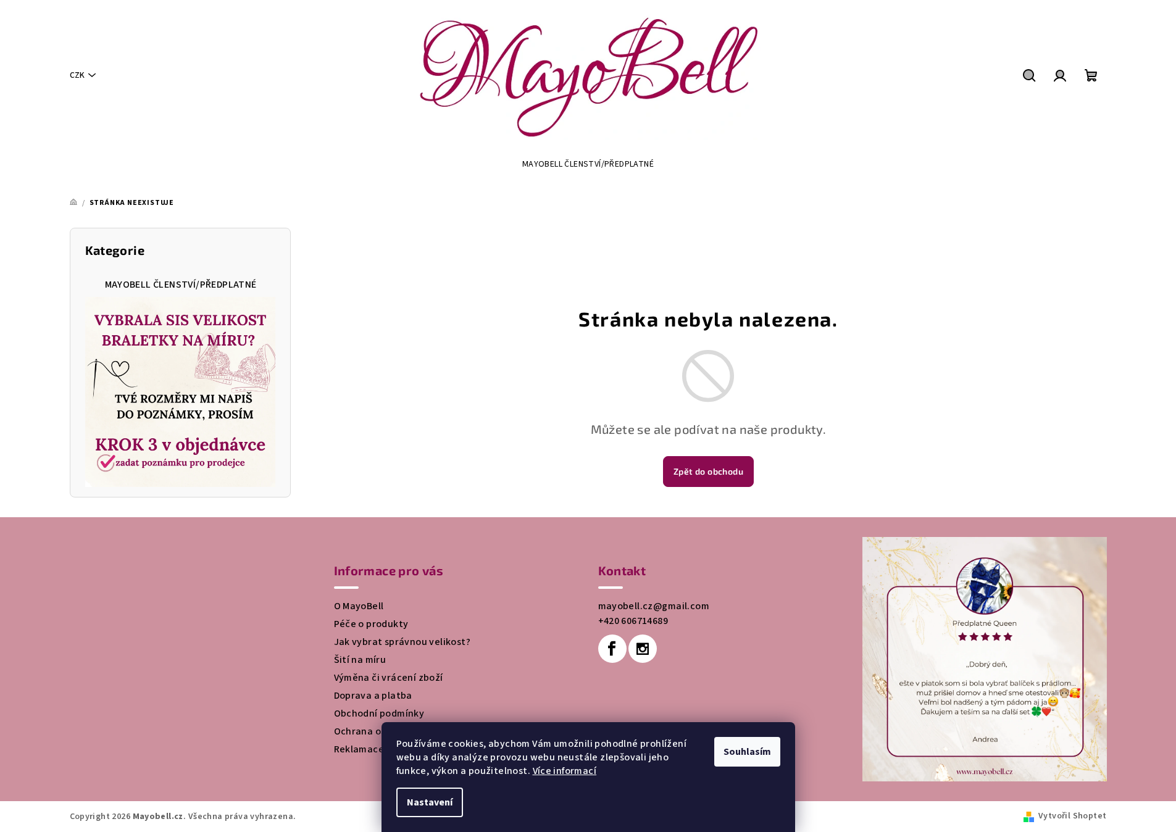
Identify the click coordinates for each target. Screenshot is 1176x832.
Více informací (565, 771)
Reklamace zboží (372, 749)
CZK (77, 75)
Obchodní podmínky (379, 713)
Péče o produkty (371, 624)
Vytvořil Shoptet (1072, 816)
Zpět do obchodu (708, 471)
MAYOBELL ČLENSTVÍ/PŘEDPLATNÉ (181, 284)
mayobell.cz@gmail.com (653, 606)
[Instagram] (642, 648)
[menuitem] (588, 164)
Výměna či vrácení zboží (388, 677)
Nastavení (429, 802)
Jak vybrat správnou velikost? (402, 642)
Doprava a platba (373, 695)
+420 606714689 (633, 621)
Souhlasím (747, 752)
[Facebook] (612, 648)
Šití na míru (360, 660)
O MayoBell (359, 606)
